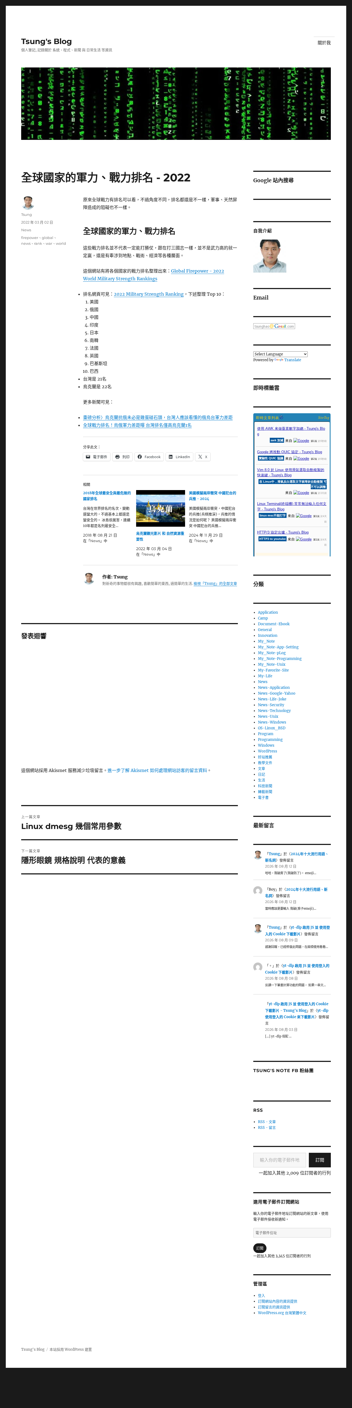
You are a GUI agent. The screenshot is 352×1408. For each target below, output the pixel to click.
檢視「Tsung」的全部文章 (215, 583)
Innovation (267, 635)
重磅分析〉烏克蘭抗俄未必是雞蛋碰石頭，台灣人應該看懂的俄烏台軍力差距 (158, 417)
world (61, 243)
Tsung (26, 214)
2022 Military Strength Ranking (149, 294)
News (26, 230)
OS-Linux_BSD (271, 728)
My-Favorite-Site (273, 670)
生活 (261, 780)
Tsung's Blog (46, 41)
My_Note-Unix (271, 664)
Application (268, 612)
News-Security (271, 705)
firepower (29, 237)
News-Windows (272, 722)
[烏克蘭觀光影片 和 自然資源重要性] (160, 508)
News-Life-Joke (272, 699)
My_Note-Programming (280, 658)
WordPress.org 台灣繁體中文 (282, 1313)
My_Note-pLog (272, 653)
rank (38, 243)
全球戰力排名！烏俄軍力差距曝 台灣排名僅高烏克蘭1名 (137, 425)
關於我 (324, 42)
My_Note (266, 641)
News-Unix (268, 716)
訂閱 (319, 1160)
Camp (263, 618)
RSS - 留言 (267, 1127)
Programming (270, 739)
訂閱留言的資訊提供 (274, 1307)
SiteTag (323, 417)
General (265, 629)
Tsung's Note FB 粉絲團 (283, 1070)
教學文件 (265, 762)
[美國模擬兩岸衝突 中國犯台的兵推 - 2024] (215, 517)
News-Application (274, 687)
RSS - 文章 (267, 1121)
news (26, 243)
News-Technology (274, 710)
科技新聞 (265, 786)
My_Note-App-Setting (278, 647)
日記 (261, 774)
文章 (261, 768)
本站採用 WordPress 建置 (71, 1349)
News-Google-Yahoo (276, 693)
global (47, 237)
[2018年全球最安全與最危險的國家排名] (109, 517)
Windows (266, 745)
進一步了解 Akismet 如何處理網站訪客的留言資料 (157, 770)
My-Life (265, 676)
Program (265, 734)
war (49, 243)
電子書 (263, 797)
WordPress (267, 751)
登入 (261, 1295)
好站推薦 (265, 757)
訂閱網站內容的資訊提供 (277, 1301)
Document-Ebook (274, 624)
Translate (292, 360)
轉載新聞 (265, 791)
